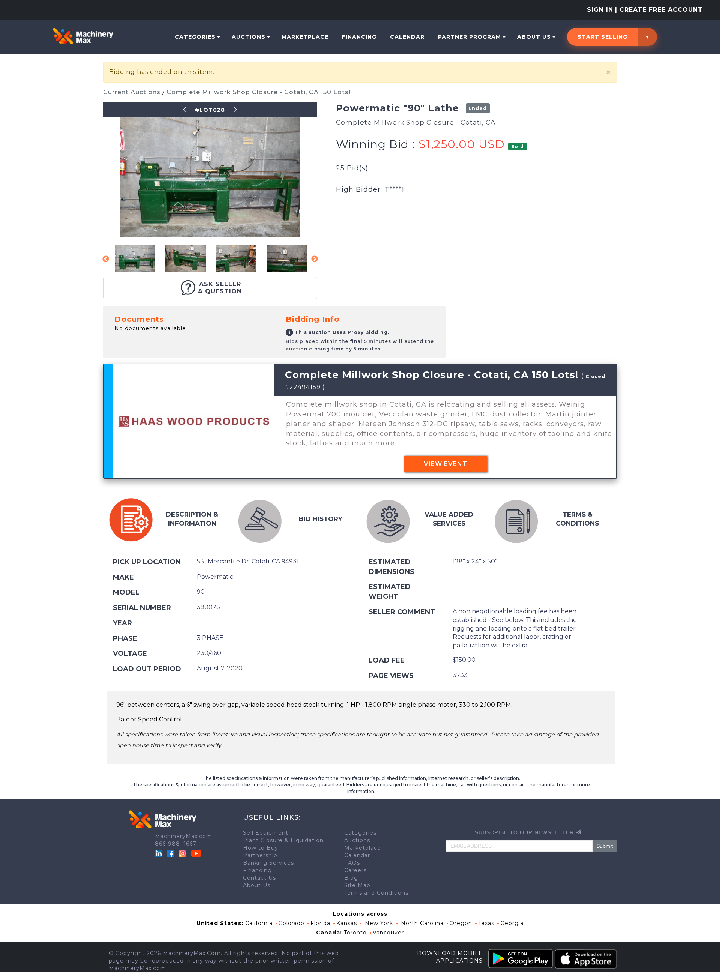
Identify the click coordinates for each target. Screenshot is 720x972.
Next (314, 259)
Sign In (600, 9)
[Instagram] (183, 853)
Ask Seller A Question (220, 288)
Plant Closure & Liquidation (283, 840)
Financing (359, 36)
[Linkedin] (159, 853)
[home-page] (82, 35)
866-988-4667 (175, 843)
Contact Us (259, 877)
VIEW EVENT (445, 463)
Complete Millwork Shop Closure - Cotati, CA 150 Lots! (258, 92)
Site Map (357, 885)
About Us (534, 36)
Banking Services (268, 862)
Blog (351, 877)
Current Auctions (132, 92)
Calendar (407, 36)
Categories (195, 36)
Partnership (260, 855)
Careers (355, 870)
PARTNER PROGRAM (469, 36)
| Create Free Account (659, 9)
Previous (106, 259)
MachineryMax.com (183, 836)
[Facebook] (170, 853)
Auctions (249, 36)
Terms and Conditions (376, 892)
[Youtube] (196, 853)
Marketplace (305, 36)
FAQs (352, 862)
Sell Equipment (265, 832)
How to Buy (260, 847)
